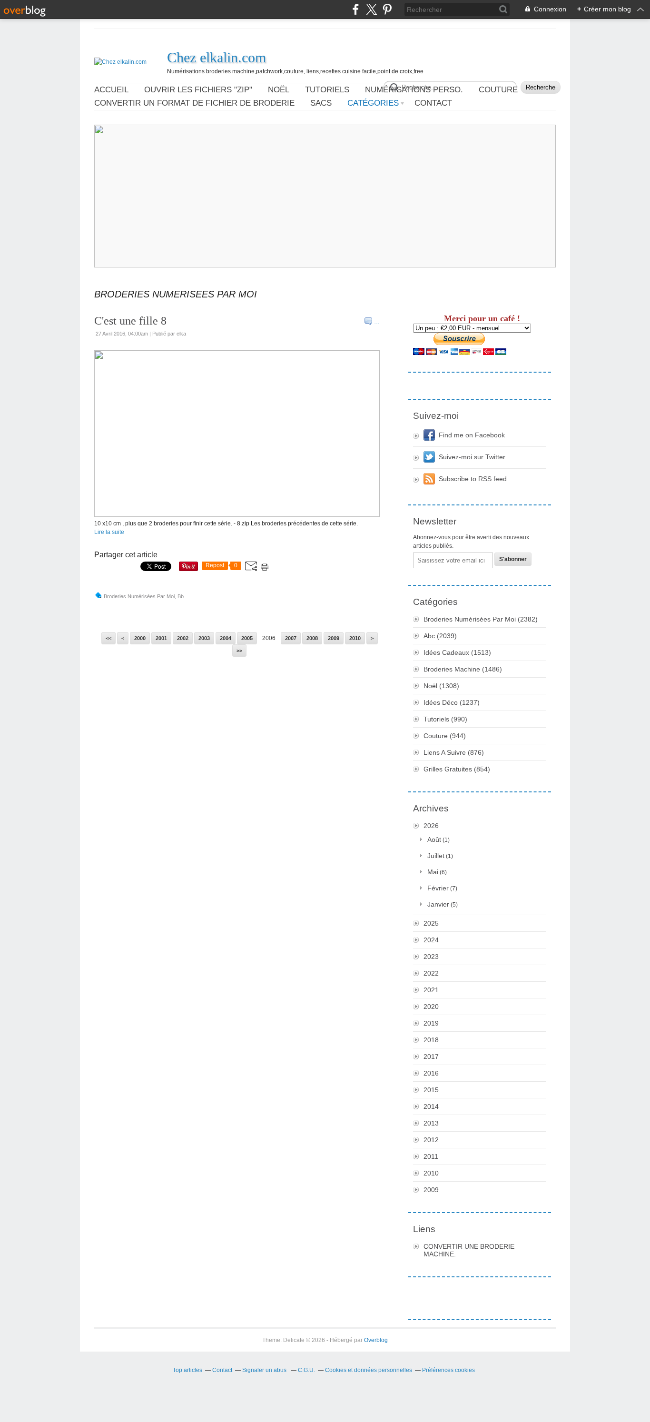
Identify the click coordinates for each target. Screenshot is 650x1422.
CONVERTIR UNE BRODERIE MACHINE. (468, 1250)
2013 (431, 1123)
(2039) (440, 636)
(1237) (451, 702)
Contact (433, 103)
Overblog (376, 1340)
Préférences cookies (448, 1370)
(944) (444, 736)
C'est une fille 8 (130, 321)
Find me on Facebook (472, 435)
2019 (431, 1023)
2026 (431, 826)
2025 (431, 923)
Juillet (435, 855)
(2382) (480, 619)
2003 (204, 638)
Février (438, 888)
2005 (247, 638)
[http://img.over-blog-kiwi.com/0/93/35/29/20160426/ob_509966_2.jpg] (237, 515)
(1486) (462, 669)
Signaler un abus (265, 1370)
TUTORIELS (327, 89)
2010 (355, 638)
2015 (431, 1090)
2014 (431, 1106)
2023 (431, 956)
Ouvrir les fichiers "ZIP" (198, 89)
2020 (431, 1006)
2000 (140, 638)
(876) (453, 752)
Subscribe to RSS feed (473, 479)
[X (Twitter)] (371, 9)
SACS (321, 103)
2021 (431, 990)
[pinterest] (387, 9)
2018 (431, 1040)
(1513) (457, 652)
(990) (445, 719)
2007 (290, 638)
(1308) (441, 686)
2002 (182, 638)
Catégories (373, 103)
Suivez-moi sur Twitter (472, 457)
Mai (432, 872)
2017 (431, 1056)
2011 (430, 1156)
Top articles (187, 1370)
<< (108, 638)
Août (434, 839)
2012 (431, 1140)
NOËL (278, 89)
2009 (333, 638)
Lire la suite (109, 532)
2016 (431, 1073)
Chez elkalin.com (216, 57)
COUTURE (498, 89)
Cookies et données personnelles (368, 1370)
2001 (161, 638)
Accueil (111, 89)
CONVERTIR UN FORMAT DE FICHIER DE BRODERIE (194, 103)
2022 (431, 973)
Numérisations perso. (414, 89)
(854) (456, 769)
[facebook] (356, 9)
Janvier (438, 904)
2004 (225, 638)
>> (239, 650)
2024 (431, 940)
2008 (312, 638)
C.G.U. (306, 1370)
